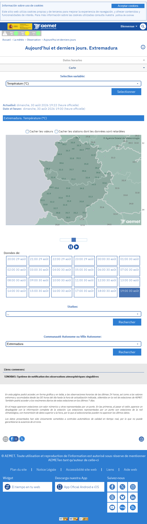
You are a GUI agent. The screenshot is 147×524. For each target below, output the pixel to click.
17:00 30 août (84, 291)
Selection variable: (72, 76)
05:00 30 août (84, 269)
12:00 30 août (107, 280)
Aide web (130, 469)
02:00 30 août (16, 269)
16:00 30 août (62, 291)
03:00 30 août (39, 269)
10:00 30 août (62, 280)
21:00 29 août (39, 259)
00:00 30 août (107, 259)
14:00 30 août (16, 291)
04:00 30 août (62, 269)
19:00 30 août (129, 291)
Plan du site (18, 469)
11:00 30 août (84, 280)
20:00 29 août (16, 259)
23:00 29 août (84, 259)
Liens (110, 469)
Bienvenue (127, 26)
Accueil (6, 39)
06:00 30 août (107, 269)
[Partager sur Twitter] (22, 439)
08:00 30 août (16, 280)
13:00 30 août (129, 280)
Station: (72, 306)
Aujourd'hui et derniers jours (60, 39)
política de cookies (124, 15)
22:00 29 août (62, 259)
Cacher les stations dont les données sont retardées (92, 131)
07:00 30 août (129, 269)
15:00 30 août (39, 291)
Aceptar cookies (128, 5)
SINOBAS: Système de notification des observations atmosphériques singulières (51, 376)
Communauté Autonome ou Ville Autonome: (72, 336)
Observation (34, 39)
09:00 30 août (39, 280)
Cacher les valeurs (41, 131)
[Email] (5, 441)
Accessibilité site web (81, 469)
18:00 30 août (107, 291)
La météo (19, 39)
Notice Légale (46, 469)
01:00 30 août (129, 259)
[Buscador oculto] (143, 26)
